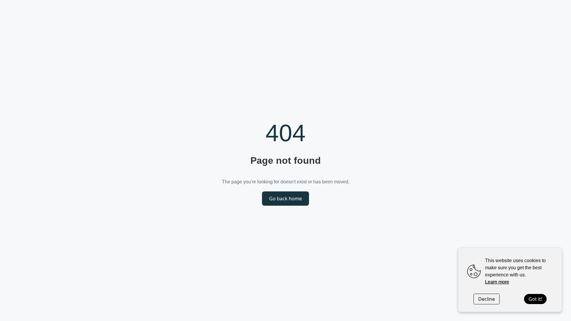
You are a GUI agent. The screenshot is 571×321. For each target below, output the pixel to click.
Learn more (497, 281)
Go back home (285, 198)
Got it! (535, 299)
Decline (486, 299)
